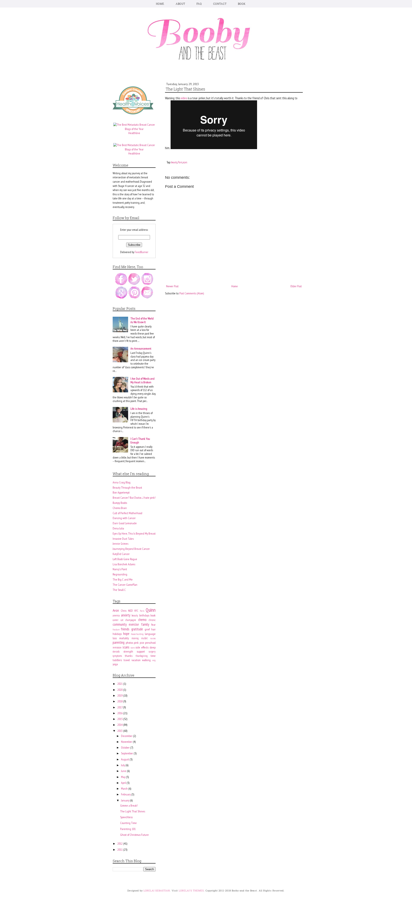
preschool (150, 643)
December (127, 736)
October (125, 747)
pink (136, 643)
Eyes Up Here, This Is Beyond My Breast (134, 533)
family (145, 624)
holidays (117, 634)
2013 (120, 731)
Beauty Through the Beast (127, 487)
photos (129, 643)
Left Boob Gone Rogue (125, 559)
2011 (120, 849)
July (123, 765)
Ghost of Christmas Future (134, 835)
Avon (116, 610)
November (127, 742)
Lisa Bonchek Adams (124, 564)
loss (115, 638)
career (115, 620)
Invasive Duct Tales (123, 539)
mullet (144, 638)
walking (146, 660)
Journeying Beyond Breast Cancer (131, 549)
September (127, 753)
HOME (160, 3)
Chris (123, 611)
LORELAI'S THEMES (191, 890)
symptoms (117, 655)
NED (130, 611)
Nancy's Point (120, 569)
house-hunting (137, 634)
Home (234, 286)
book (153, 615)
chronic (152, 620)
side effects (141, 647)
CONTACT (220, 3)
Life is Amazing (138, 409)
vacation (136, 660)
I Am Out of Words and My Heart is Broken (142, 380)
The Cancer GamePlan (125, 585)
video (184, 98)
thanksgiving (142, 655)
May (123, 777)
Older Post (296, 286)
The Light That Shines (132, 811)
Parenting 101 (128, 829)
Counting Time (128, 823)
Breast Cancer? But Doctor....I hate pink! (134, 498)
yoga (115, 664)
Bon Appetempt (121, 492)
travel (127, 660)
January (125, 800)
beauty (174, 162)
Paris (180, 162)
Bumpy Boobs (120, 503)
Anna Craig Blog (121, 482)
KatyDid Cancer (121, 554)
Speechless (126, 817)
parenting (118, 642)
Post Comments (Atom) (191, 293)
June (124, 771)
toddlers (117, 660)
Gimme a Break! (129, 805)
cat (122, 620)
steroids (116, 651)
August (125, 759)
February (126, 794)
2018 (120, 701)
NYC (136, 610)
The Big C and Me (123, 579)
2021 (120, 684)
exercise (134, 624)
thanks (128, 656)
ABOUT (180, 3)
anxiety (125, 615)
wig (154, 660)
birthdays (144, 615)
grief (147, 629)
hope (126, 633)
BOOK (241, 3)
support (141, 651)
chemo (142, 619)
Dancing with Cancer (124, 518)
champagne (130, 620)
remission (117, 647)
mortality (124, 638)
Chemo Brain (120, 508)
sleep (153, 647)
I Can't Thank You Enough (140, 440)
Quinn (151, 610)
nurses (153, 638)
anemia (116, 615)
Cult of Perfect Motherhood (127, 513)
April (124, 783)
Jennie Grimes (120, 544)
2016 (120, 713)
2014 (120, 725)
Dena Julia (118, 528)
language (150, 634)
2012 (120, 843)
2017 (120, 707)
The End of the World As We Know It (142, 320)
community (120, 624)
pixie (142, 642)
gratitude (137, 629)
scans (126, 647)
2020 (120, 690)
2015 (120, 719)
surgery (152, 651)
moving (135, 638)
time (153, 656)
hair (153, 629)
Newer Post (172, 286)
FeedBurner (141, 252)
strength (128, 651)
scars (185, 162)
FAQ (199, 3)
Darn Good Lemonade (125, 523)
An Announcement (140, 348)
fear (153, 625)
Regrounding (120, 574)
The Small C (119, 590)
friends (125, 629)
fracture (116, 629)
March (124, 788)
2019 (120, 695)
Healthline (134, 133)
